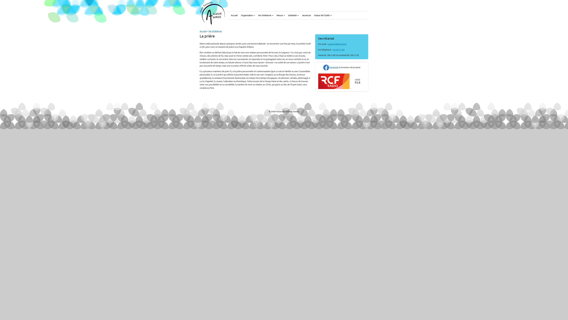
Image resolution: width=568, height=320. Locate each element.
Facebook (333, 67)
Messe (280, 15)
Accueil (234, 15)
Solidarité (292, 15)
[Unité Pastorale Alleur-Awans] (212, 13)
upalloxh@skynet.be (337, 44)
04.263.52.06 (338, 50)
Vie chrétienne (265, 15)
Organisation (247, 15)
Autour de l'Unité (322, 15)
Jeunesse (306, 15)
